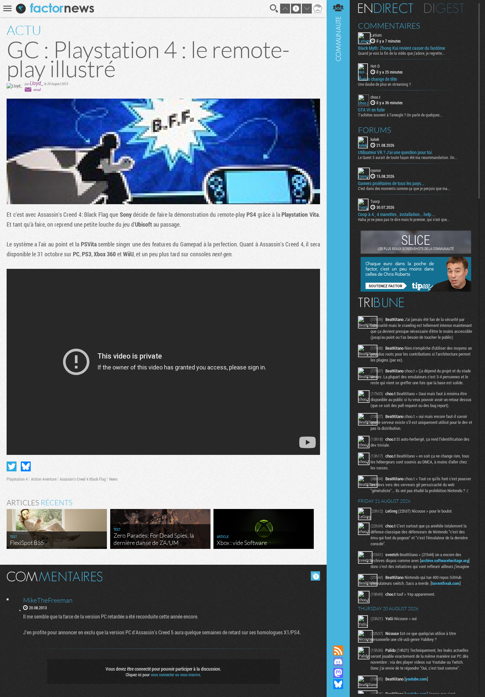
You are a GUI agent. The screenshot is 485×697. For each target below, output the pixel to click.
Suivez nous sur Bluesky (338, 684)
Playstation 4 (17, 479)
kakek (375, 139)
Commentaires (389, 26)
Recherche (274, 9)
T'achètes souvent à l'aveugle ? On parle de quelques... (400, 114)
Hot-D (375, 66)
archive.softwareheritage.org (445, 560)
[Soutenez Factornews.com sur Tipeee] (416, 290)
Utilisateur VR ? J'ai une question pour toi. (395, 152)
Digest (444, 8)
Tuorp (375, 201)
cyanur (376, 170)
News (113, 479)
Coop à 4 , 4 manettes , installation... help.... (396, 214)
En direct (385, 8)
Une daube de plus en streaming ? (384, 84)
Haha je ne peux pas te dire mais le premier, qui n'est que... (404, 219)
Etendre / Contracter (338, 639)
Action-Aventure (43, 479)
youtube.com (416, 679)
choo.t (375, 97)
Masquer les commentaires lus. (315, 576)
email (37, 89)
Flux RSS (338, 650)
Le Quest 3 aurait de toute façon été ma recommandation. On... (407, 157)
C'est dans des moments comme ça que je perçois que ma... (404, 188)
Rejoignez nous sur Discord (338, 662)
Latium (376, 35)
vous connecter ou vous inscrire (175, 674)
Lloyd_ (36, 82)
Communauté (338, 316)
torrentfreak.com (446, 583)
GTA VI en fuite (371, 109)
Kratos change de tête (377, 79)
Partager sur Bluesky (26, 466)
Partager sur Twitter (11, 466)
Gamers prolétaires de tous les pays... (391, 183)
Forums (374, 130)
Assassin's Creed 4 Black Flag (83, 479)
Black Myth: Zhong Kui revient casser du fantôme (401, 48)
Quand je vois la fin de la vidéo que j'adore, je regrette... (401, 53)
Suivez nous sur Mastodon (338, 673)
